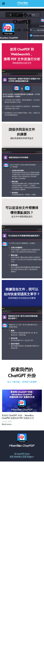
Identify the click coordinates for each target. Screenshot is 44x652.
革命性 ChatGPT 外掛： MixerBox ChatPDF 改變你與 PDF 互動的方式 (18, 416)
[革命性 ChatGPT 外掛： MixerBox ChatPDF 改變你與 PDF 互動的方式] (22, 401)
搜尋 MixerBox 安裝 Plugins (21, 456)
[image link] (22, 3)
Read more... (7, 424)
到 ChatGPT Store (22, 453)
